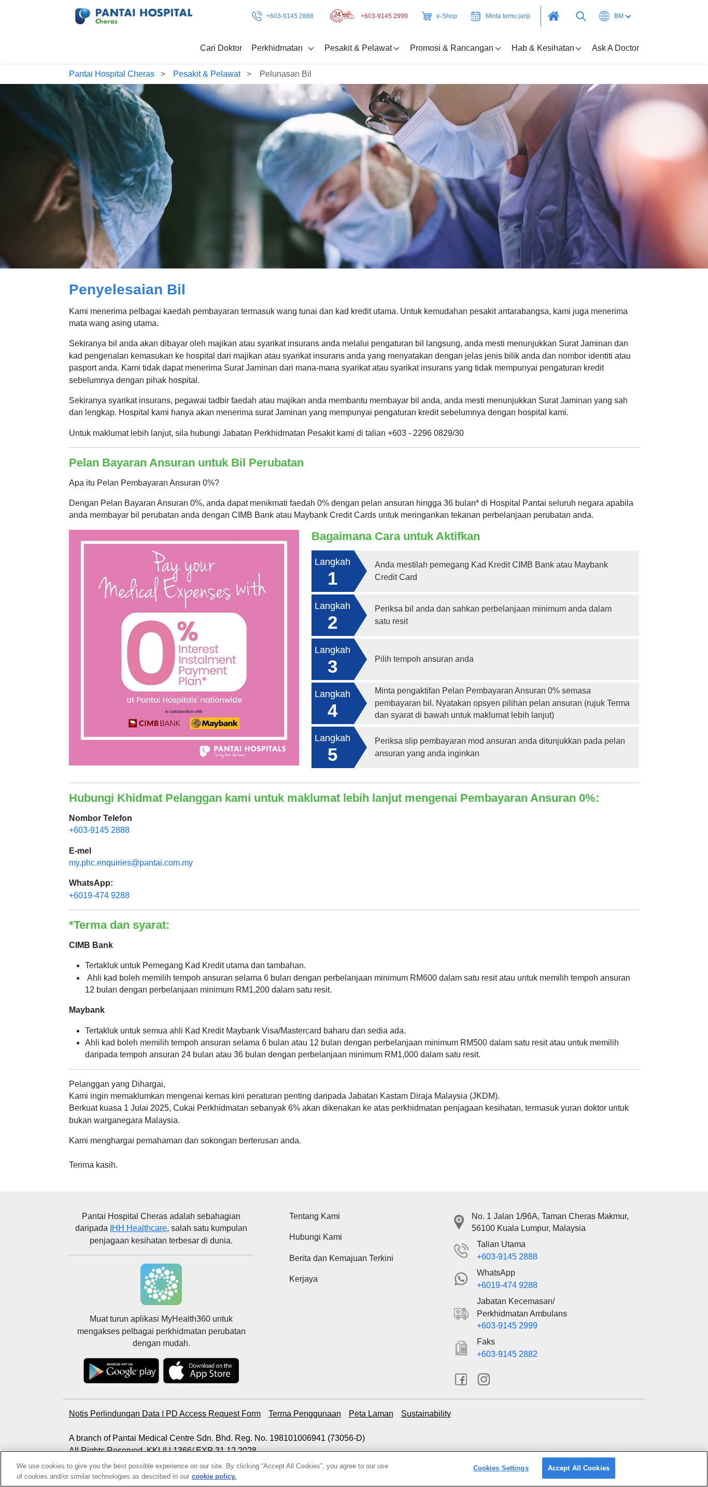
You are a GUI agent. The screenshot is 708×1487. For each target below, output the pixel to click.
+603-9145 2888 (290, 16)
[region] (354, 1469)
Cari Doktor (221, 48)
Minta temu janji (508, 16)
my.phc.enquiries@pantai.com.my (131, 862)
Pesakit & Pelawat (208, 73)
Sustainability (426, 1413)
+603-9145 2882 (507, 1354)
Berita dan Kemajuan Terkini (341, 1258)
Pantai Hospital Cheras (111, 73)
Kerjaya (303, 1278)
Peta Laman (371, 1413)
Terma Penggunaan (304, 1413)
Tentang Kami (314, 1216)
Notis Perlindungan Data (115, 1413)
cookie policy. (214, 1476)
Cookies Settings (501, 1468)
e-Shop (446, 16)
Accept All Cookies (579, 1468)
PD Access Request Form (213, 1413)
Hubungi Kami (315, 1237)
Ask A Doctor (615, 48)
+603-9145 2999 (384, 16)
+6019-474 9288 (99, 895)
